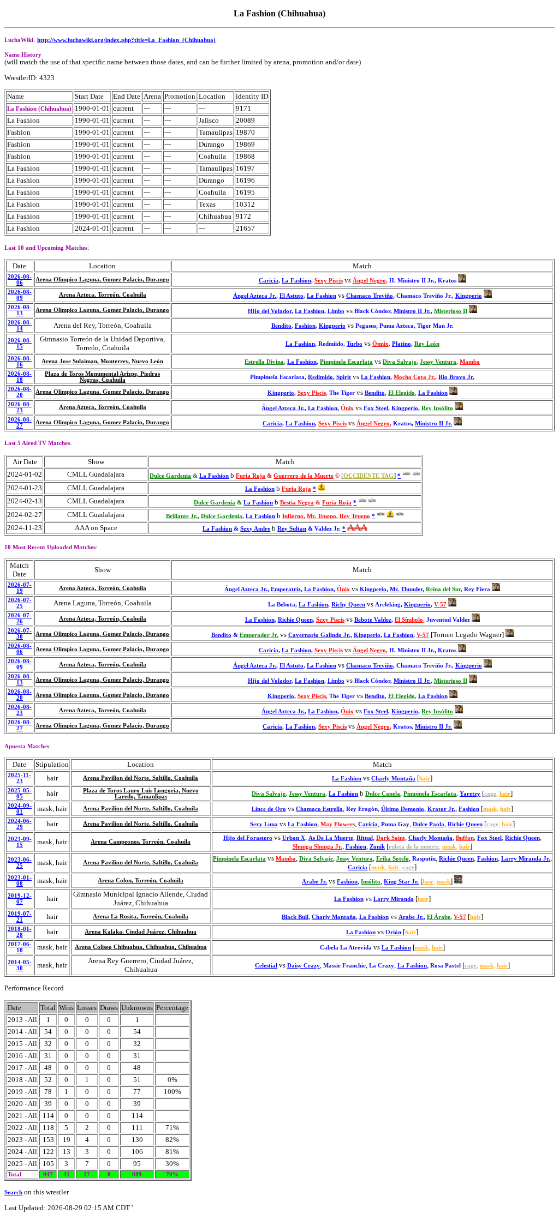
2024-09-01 (20, 809)
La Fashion (296, 281)
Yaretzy (470, 794)
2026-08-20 (20, 392)
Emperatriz (286, 589)
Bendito (281, 326)
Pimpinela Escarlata (346, 362)
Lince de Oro (269, 809)
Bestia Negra (297, 503)
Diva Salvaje (400, 362)
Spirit (343, 377)
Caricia (268, 281)
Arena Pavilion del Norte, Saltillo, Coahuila (140, 778)
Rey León (426, 344)
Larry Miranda (393, 899)
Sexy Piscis (328, 281)
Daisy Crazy (303, 966)
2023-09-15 (20, 842)
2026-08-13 (20, 310)
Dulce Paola (428, 824)
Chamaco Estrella (319, 809)
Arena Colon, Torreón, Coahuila (140, 881)
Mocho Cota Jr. (414, 377)
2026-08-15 (20, 344)
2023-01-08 (20, 881)
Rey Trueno (355, 516)
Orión (393, 932)
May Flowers (337, 824)
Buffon (465, 838)
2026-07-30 (20, 634)
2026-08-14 (20, 326)
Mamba (470, 362)
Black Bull (295, 917)
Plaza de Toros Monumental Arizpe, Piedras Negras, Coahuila (102, 377)
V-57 (440, 605)
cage (490, 794)
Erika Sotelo (392, 859)
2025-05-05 (20, 794)
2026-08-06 (20, 280)
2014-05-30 (20, 965)
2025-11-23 (19, 778)
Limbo (336, 311)
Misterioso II (450, 311)
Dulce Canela (382, 794)
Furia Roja (250, 476)
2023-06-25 (20, 863)
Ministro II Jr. (412, 311)
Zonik (377, 847)
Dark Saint (390, 838)
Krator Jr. (441, 809)
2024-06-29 (20, 824)
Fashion (305, 326)
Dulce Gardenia (170, 476)
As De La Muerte (330, 838)
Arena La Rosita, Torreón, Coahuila (140, 916)
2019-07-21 (20, 917)
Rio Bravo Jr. (456, 377)
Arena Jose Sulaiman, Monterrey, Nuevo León (102, 361)
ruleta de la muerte (414, 847)
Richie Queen (295, 620)
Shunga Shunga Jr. (317, 847)
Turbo (354, 344)
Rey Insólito (437, 408)
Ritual (364, 838)
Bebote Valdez (372, 620)
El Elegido (401, 393)
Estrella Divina (264, 362)
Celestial (266, 966)
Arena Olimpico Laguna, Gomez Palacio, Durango (102, 280)
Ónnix (380, 344)
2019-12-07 (20, 899)
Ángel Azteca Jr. (254, 296)
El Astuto (292, 296)
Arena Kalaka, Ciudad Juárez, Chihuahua (141, 932)
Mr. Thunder (406, 589)
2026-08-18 (20, 377)
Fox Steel (376, 408)
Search (13, 1192)
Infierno (293, 516)
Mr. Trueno (321, 516)
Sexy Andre (255, 529)
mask (490, 809)
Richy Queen (348, 605)
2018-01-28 (20, 932)
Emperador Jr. (259, 635)
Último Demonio (402, 809)
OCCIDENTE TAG (368, 476)
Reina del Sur (443, 589)
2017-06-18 (20, 947)
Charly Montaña (393, 779)
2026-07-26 (20, 618)
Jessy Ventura (438, 362)
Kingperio (468, 296)
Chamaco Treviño (369, 296)
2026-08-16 (20, 362)
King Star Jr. (401, 882)
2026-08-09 (20, 295)
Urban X (293, 838)
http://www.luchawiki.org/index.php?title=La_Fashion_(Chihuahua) (126, 40)
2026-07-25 (20, 603)
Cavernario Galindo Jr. (319, 635)
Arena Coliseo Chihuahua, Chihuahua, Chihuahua (141, 947)
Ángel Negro (369, 281)
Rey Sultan (291, 529)
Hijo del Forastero (247, 838)
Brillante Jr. (182, 516)
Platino (401, 344)
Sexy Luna (264, 824)
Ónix (347, 408)
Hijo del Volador (270, 311)
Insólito (370, 882)
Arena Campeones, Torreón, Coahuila (141, 842)
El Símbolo (409, 620)
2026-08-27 (20, 423)
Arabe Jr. (314, 882)
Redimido (320, 377)
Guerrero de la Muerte (303, 476)
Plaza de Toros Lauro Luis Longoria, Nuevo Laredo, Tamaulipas (141, 794)
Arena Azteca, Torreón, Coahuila (102, 295)
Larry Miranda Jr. (525, 859)
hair (424, 779)
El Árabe (438, 917)
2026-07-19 (20, 588)
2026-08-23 (20, 407)
